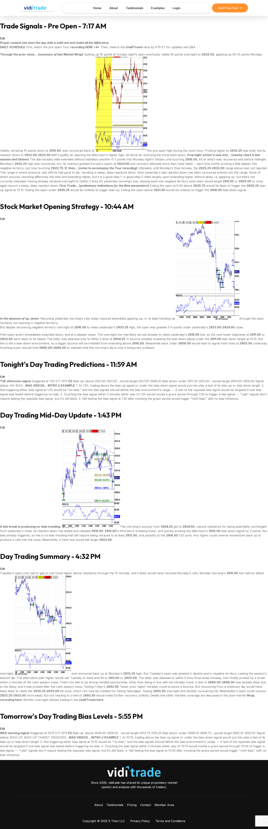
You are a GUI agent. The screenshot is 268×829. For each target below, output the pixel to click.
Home (97, 8)
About (113, 8)
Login (176, 8)
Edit (2, 38)
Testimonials (134, 8)
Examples (158, 8)
